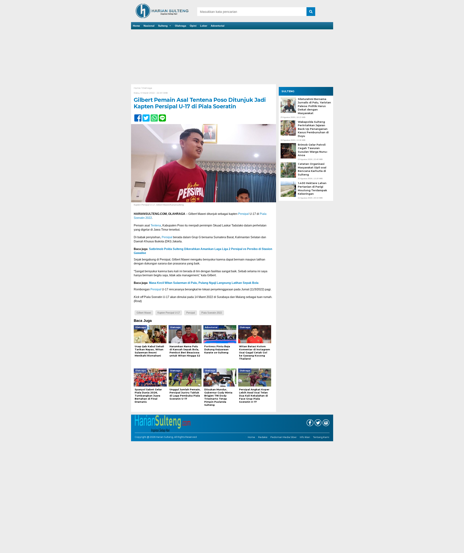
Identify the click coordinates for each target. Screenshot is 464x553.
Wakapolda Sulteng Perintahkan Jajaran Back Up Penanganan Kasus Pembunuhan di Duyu (313, 129)
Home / (138, 88)
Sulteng (163, 25)
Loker (203, 25)
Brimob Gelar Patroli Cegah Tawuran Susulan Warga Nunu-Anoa (313, 150)
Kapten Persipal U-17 (169, 312)
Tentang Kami (321, 437)
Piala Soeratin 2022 (211, 312)
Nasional (149, 25)
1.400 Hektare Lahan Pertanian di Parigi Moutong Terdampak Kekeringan (312, 189)
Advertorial (217, 25)
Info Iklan (305, 437)
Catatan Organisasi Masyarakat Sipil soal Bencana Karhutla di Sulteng (312, 169)
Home (136, 25)
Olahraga (180, 25)
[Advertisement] (232, 57)
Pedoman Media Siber (283, 437)
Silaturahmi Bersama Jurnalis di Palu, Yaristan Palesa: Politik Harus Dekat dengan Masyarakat (314, 106)
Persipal (243, 213)
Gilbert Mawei (144, 312)
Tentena (156, 225)
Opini (193, 25)
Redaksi (262, 437)
